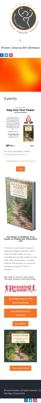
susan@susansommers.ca (15, 154)
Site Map (8, 393)
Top (20, 168)
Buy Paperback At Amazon (20, 313)
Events (32, 161)
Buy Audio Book (20, 368)
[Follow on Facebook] (2, 55)
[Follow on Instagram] (11, 55)
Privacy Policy (19, 393)
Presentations (12, 161)
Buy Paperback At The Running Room (20, 300)
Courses (23, 161)
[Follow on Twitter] (6, 55)
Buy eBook (20, 323)
